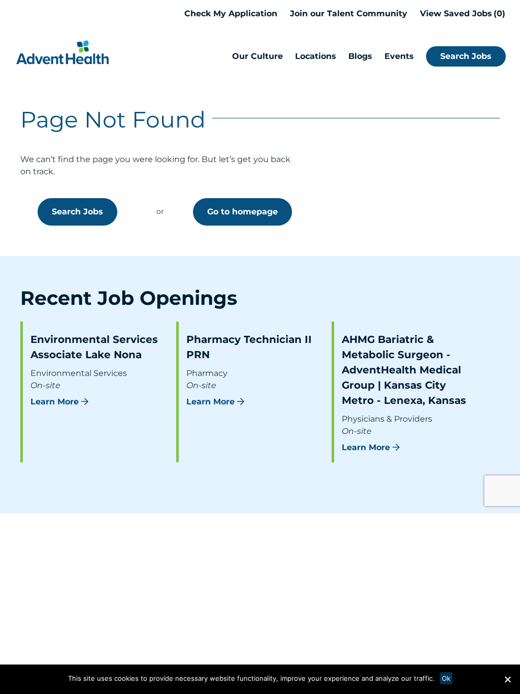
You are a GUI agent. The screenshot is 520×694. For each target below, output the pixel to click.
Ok (446, 678)
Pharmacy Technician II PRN (249, 347)
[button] (507, 679)
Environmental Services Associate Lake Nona (94, 347)
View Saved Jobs (461, 13)
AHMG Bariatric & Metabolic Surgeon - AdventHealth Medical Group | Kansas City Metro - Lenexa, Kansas (404, 369)
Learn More (54, 401)
